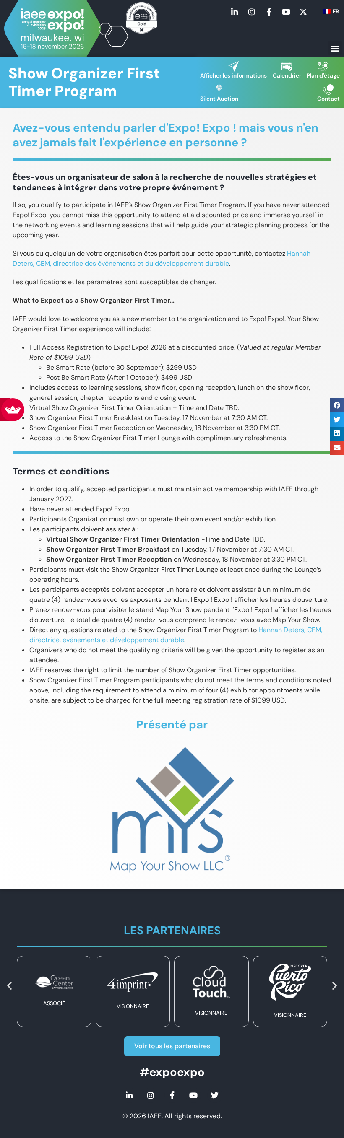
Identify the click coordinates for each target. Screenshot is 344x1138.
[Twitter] (214, 1095)
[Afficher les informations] (233, 66)
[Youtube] (286, 11)
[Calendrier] (286, 66)
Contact (328, 98)
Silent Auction (219, 98)
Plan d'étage (323, 75)
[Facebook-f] (268, 11)
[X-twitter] (303, 11)
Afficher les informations (233, 75)
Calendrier (287, 75)
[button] (335, 48)
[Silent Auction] (219, 89)
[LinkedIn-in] (234, 11)
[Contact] (328, 89)
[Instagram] (251, 11)
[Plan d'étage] (323, 66)
